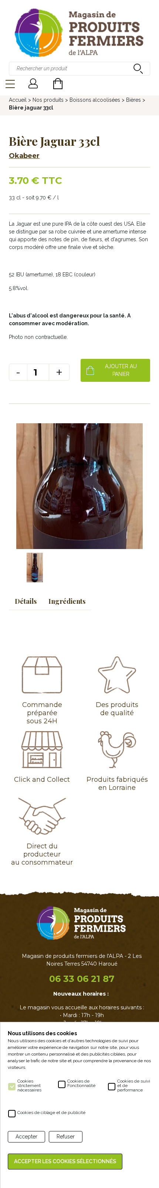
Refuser (66, 1137)
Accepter (26, 1137)
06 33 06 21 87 (81, 978)
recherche (137, 68)
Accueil (18, 100)
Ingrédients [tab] (66, 601)
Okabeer (24, 156)
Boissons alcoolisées (95, 100)
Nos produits (48, 100)
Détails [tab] (26, 601)
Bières (133, 100)
